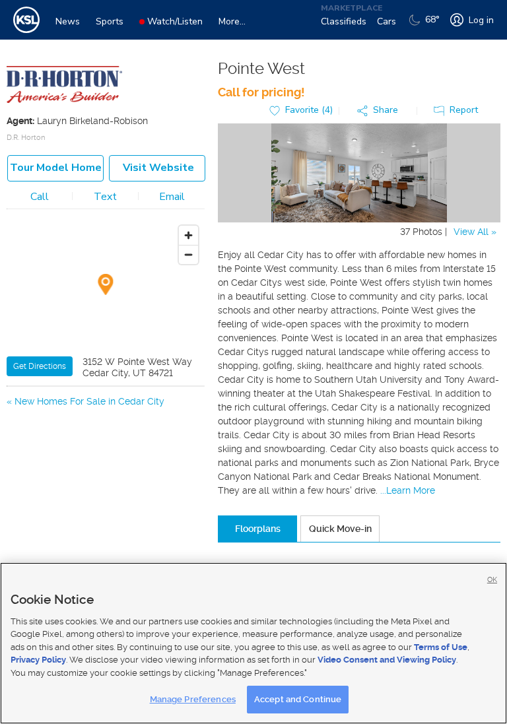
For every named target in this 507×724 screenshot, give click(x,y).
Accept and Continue (297, 699)
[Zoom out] (188, 254)
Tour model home (56, 167)
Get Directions (39, 366)
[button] (381, 110)
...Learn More (407, 490)
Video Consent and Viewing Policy (387, 660)
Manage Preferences (193, 699)
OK (492, 580)
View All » (475, 231)
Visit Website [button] (158, 167)
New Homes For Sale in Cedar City (89, 401)
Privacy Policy (38, 660)
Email (172, 196)
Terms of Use (440, 647)
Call (39, 196)
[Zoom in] (188, 235)
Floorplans (258, 528)
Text (105, 196)
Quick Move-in (340, 528)
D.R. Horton (26, 137)
